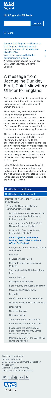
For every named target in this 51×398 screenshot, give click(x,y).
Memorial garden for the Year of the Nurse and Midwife (27, 339)
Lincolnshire (15, 306)
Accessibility (8, 365)
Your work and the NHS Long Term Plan (26, 271)
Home (7, 43)
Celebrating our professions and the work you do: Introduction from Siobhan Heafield (27, 216)
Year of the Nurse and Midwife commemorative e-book (22, 207)
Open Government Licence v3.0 (17, 370)
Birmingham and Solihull (21, 281)
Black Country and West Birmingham (27, 285)
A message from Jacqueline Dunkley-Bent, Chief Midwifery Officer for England (25, 240)
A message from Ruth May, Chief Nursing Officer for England (25, 224)
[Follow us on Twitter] (4, 379)
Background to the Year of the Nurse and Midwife (27, 249)
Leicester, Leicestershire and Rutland (27, 302)
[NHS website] (10, 390)
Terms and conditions (12, 356)
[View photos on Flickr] (21, 379)
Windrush (13, 254)
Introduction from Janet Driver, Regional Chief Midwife (24, 231)
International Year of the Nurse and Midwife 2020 (22, 200)
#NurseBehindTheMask (20, 258)
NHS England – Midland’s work (20, 194)
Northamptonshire (18, 311)
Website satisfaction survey (15, 367)
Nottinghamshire (17, 315)
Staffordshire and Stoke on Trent (25, 323)
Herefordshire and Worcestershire (25, 298)
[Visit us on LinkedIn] (10, 379)
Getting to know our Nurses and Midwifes (25, 264)
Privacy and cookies (12, 359)
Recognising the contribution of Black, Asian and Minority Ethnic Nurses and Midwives (25, 331)
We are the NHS (17, 277)
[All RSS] (26, 379)
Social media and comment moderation (21, 362)
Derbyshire (14, 294)
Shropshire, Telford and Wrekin (24, 319)
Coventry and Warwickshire (22, 290)
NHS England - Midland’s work (19, 46)
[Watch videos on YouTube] (15, 379)
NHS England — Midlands (25, 43)
